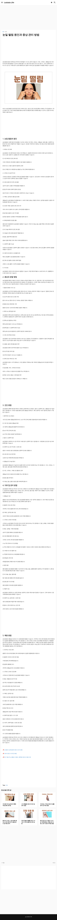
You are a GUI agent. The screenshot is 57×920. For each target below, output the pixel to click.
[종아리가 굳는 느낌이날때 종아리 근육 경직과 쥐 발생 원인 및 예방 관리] (9, 814)
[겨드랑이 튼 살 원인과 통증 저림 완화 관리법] (9, 797)
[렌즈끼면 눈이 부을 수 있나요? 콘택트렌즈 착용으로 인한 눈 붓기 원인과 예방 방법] (47, 814)
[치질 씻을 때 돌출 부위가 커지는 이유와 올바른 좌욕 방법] (28, 814)
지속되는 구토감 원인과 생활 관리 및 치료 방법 (47, 804)
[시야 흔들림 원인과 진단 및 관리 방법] (28, 797)
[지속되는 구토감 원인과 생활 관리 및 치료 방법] (47, 797)
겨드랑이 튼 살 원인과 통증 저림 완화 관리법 (9, 804)
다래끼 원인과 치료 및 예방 (10, 753)
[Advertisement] (28, 17)
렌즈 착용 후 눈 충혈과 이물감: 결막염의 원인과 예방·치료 (17, 757)
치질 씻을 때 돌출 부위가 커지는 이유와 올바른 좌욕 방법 (28, 822)
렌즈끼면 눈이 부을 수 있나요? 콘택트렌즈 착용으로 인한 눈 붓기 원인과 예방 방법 (47, 822)
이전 (54, 862)
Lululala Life (9, 2)
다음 (3, 862)
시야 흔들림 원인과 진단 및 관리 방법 (28, 804)
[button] (2, 2)
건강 (6, 31)
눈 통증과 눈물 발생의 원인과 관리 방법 (13, 749)
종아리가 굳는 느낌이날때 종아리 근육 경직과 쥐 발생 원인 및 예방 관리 (10, 822)
